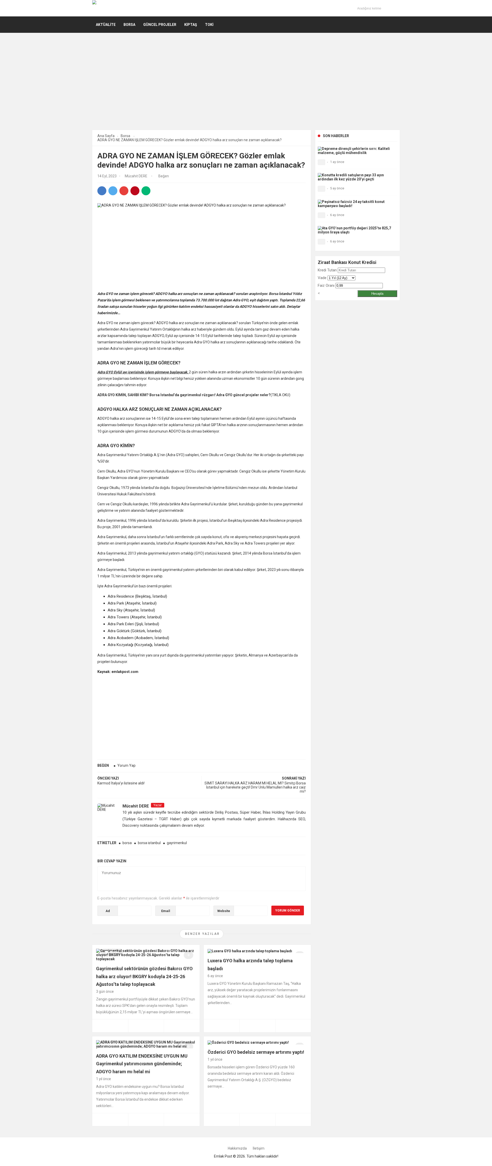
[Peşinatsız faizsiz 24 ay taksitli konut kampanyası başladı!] (356, 203)
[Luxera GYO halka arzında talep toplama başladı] (250, 951)
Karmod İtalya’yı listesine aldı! (121, 783)
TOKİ (209, 25)
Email (165, 911)
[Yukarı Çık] (482, 1151)
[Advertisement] (246, 88)
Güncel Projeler (159, 25)
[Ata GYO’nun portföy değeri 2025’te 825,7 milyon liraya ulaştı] (356, 230)
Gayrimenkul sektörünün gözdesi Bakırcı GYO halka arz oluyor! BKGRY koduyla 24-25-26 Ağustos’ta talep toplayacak (144, 976)
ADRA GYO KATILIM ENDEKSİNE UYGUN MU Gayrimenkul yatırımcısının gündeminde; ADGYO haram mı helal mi (142, 1063)
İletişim (258, 1148)
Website (223, 911)
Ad (108, 911)
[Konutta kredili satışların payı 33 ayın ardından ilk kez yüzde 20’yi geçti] (356, 177)
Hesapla (377, 293)
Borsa (129, 25)
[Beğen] (157, 176)
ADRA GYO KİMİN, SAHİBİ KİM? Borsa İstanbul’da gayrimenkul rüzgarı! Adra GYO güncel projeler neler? (184, 395)
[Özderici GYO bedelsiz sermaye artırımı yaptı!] (248, 1042)
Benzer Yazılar (202, 934)
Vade (322, 277)
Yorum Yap (126, 765)
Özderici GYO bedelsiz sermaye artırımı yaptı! (256, 1052)
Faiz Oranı (326, 285)
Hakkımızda (237, 1148)
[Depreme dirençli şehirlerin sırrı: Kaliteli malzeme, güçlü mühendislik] (356, 150)
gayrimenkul (177, 843)
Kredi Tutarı (327, 270)
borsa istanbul (149, 843)
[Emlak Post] (108, 8)
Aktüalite (106, 25)
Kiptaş (190, 25)
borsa (127, 843)
